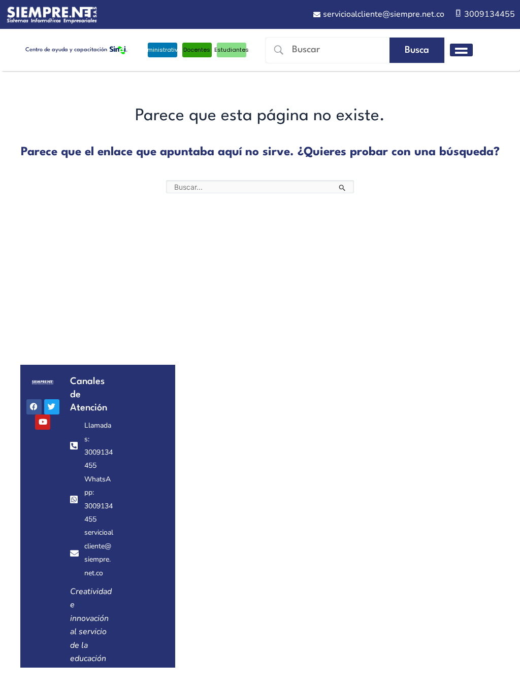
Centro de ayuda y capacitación (66, 50)
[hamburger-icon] (461, 50)
